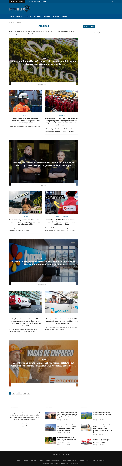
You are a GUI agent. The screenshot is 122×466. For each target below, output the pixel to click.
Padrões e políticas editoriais (69, 460)
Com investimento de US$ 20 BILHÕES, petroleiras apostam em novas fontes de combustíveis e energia (66, 440)
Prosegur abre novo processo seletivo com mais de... (44, 1)
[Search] (112, 16)
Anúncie (41, 460)
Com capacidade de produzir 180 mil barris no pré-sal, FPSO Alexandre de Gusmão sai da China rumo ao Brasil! (67, 427)
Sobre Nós (25, 460)
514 (25, 393)
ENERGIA (64, 16)
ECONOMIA (56, 16)
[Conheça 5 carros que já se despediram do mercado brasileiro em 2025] (86, 442)
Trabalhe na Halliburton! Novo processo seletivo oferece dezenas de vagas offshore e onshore (61, 222)
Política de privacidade (52, 460)
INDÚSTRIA (46, 16)
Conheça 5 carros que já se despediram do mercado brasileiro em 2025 (101, 441)
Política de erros (84, 460)
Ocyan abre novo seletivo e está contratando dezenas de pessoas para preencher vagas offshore (25, 120)
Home (10, 22)
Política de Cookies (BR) (98, 460)
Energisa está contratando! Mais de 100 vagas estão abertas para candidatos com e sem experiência (61, 321)
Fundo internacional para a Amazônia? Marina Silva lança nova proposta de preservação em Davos (103, 415)
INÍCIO (12, 16)
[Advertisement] (98, 50)
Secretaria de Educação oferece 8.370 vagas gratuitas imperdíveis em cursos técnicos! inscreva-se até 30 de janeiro (103, 428)
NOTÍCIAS (19, 16)
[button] (26, 1)
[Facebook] (110, 1)
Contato (33, 460)
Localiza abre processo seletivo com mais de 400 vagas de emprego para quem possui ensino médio (25, 222)
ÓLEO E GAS (37, 16)
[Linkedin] (112, 1)
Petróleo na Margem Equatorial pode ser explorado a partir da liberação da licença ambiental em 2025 (67, 415)
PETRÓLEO (28, 16)
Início (18, 460)
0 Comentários (42, 84)
